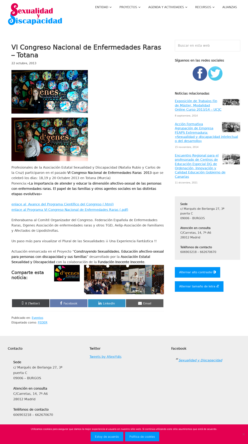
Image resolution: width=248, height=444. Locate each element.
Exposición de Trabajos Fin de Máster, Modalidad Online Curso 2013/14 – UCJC (198, 105)
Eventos (37, 318)
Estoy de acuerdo (107, 436)
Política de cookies (142, 436)
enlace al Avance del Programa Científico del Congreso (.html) (62, 204)
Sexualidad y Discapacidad (35, 14)
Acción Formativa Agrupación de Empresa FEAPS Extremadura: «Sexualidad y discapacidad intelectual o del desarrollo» (206, 132)
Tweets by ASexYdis (105, 357)
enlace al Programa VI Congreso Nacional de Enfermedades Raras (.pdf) (69, 210)
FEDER (42, 322)
